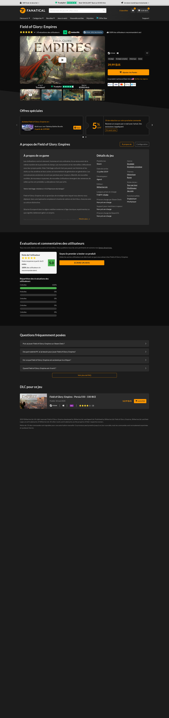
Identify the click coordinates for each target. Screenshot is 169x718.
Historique (133, 59)
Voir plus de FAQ (84, 375)
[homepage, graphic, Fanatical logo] (32, 10)
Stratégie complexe (121, 59)
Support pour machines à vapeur (109, 206)
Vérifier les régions (141, 79)
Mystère (90, 18)
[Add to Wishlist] (147, 53)
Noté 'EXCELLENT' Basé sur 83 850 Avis (92, 3)
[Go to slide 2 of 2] (85, 137)
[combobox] (83, 10)
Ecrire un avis (82, 262)
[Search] (103, 10)
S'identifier (123, 10)
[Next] (152, 125)
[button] (29, 3)
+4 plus (105, 195)
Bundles (49, 18)
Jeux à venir (62, 18)
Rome (140, 59)
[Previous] (17, 125)
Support (145, 18)
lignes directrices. (105, 248)
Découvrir (24, 18)
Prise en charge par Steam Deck (109, 199)
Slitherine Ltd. (102, 187)
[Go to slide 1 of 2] (83, 137)
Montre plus (83, 219)
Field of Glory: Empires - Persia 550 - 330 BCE (73, 396)
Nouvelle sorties (77, 18)
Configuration (142, 144)
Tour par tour (132, 185)
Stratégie (111, 59)
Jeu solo (130, 191)
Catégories (37, 18)
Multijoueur (132, 188)
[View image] (30, 95)
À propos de (127, 144)
